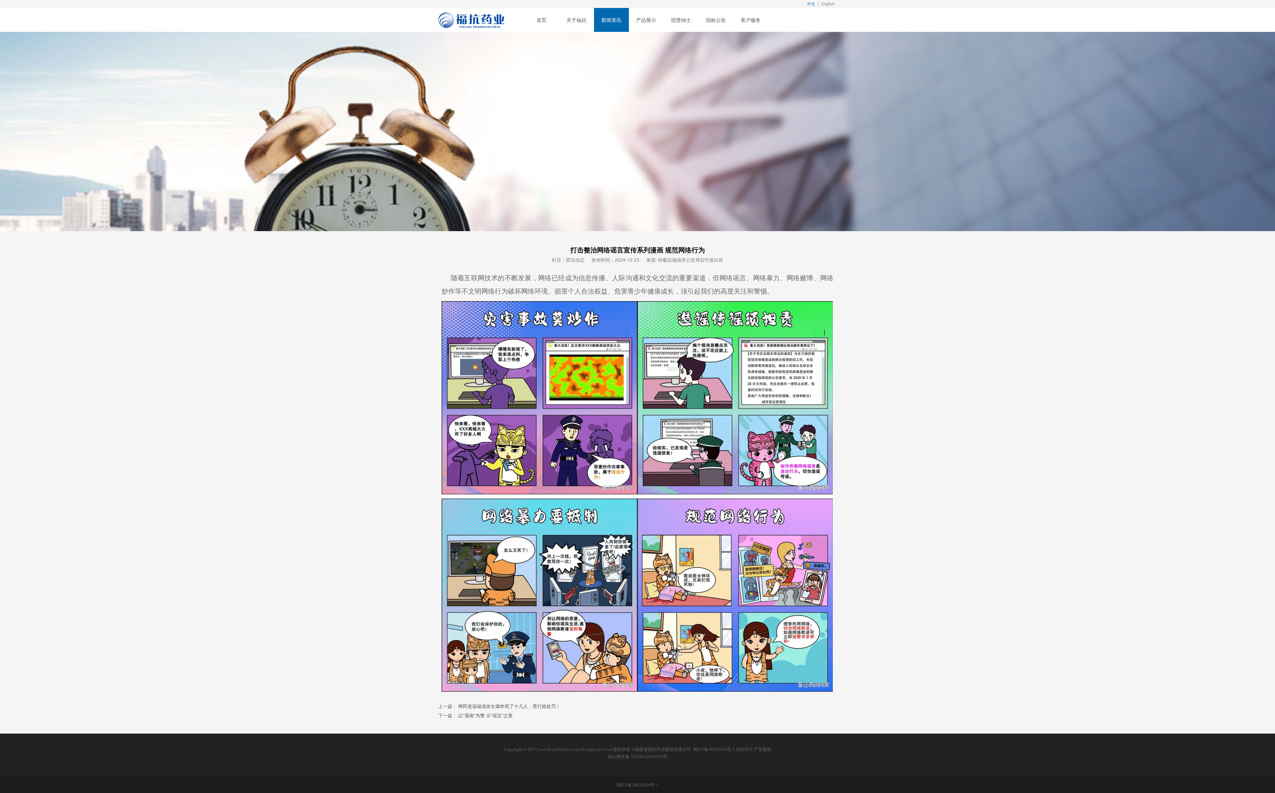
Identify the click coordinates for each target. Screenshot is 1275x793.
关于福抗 (576, 20)
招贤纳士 (681, 20)
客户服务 (751, 20)
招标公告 (716, 20)
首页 (542, 20)
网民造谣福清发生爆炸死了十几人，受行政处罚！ (509, 706)
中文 (811, 4)
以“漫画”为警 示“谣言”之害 (485, 715)
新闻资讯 (611, 20)
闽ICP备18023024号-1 (714, 749)
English (828, 4)
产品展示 (646, 20)
